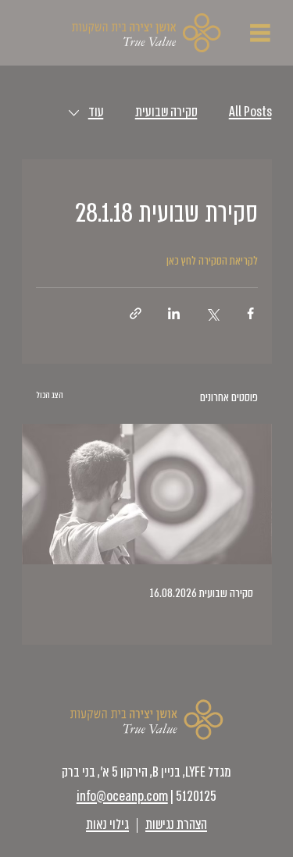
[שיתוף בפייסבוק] (250, 313)
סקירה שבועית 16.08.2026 (201, 593)
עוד (96, 112)
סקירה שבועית (166, 112)
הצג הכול (49, 395)
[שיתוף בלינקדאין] (173, 313)
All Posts (250, 112)
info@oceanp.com (122, 796)
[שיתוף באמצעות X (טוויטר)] (212, 313)
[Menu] (260, 32)
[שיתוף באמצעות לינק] (135, 313)
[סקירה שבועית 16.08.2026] (147, 494)
